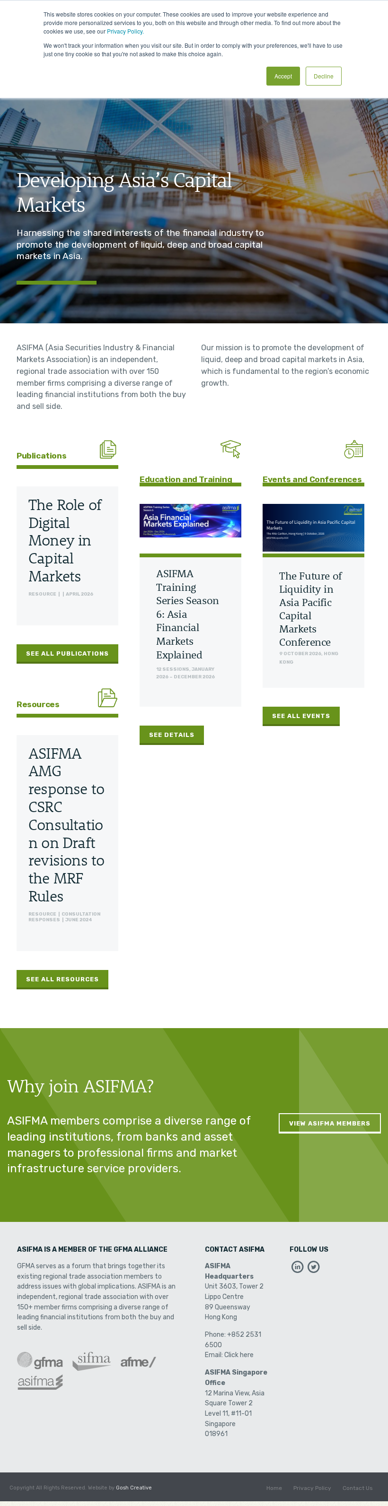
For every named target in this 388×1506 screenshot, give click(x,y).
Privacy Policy (312, 1488)
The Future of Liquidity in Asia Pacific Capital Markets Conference (310, 609)
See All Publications (67, 653)
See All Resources (62, 979)
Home (274, 1488)
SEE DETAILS (171, 734)
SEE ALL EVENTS (301, 715)
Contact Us (358, 1488)
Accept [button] (283, 76)
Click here (239, 1355)
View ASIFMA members (329, 1123)
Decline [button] (324, 76)
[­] (298, 1269)
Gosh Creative (134, 1488)
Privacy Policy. (125, 31)
